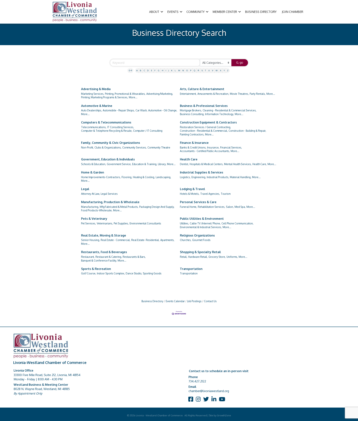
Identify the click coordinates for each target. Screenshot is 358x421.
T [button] (205, 70)
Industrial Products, (218, 177)
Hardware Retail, (198, 256)
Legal (85, 189)
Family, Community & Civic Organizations (110, 143)
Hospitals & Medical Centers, (206, 164)
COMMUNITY (195, 12)
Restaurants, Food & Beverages (104, 252)
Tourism (225, 193)
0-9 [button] (130, 70)
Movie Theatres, (239, 93)
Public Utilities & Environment (202, 218)
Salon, (230, 206)
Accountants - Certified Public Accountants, (205, 151)
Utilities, (184, 223)
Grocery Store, (217, 256)
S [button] (202, 70)
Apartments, (167, 240)
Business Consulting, (192, 114)
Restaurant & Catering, (108, 256)
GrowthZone (224, 415)
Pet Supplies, (121, 223)
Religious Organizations (197, 235)
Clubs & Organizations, (108, 147)
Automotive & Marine (96, 106)
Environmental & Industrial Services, (201, 227)
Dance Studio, (134, 273)
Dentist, (184, 164)
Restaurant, (88, 256)
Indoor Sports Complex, (111, 273)
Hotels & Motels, (189, 193)
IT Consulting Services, (120, 127)
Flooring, (127, 177)
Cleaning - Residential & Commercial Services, (229, 110)
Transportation (191, 269)
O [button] (187, 70)
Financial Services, (231, 147)
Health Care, (259, 164)
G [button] (158, 70)
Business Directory (152, 301)
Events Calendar (175, 301)
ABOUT (154, 12)
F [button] (155, 70)
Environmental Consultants (145, 223)
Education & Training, (144, 164)
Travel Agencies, (210, 193)
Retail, (183, 256)
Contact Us (210, 301)
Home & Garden (92, 172)
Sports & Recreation (96, 269)
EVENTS (172, 12)
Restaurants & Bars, (134, 256)
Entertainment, (188, 93)
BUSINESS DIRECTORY (261, 12)
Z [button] (227, 70)
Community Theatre (158, 147)
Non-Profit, (87, 147)
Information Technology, (219, 114)
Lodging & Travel (192, 189)
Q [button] (194, 70)
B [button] (140, 70)
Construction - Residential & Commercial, (204, 130)
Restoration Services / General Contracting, (205, 127)
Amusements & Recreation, (213, 93)
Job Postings (194, 301)
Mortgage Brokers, (191, 110)
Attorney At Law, (90, 193)
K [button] (171, 70)
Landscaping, (163, 177)
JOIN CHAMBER (292, 12)
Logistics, (185, 177)
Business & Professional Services (204, 106)
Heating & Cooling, (144, 177)
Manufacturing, (90, 206)
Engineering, (198, 177)
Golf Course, (88, 273)
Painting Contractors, (192, 134)
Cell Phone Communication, (237, 223)
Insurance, (213, 147)
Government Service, (119, 164)
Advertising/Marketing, (159, 93)
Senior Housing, (90, 240)
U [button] (209, 70)
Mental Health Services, (238, 164)
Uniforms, (232, 256)
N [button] (183, 70)
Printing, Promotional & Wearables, (125, 93)
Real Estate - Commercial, (115, 240)
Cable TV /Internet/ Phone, (205, 223)
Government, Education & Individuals (108, 159)
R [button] (198, 70)
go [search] (241, 62)
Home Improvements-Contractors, (101, 177)
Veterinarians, (105, 223)
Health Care (188, 159)
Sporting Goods (152, 273)
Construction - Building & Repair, (247, 130)
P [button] (190, 70)
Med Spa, (240, 206)
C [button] (144, 70)
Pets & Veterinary (94, 218)
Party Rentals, (258, 93)
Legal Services (109, 193)
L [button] (175, 70)
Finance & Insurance (194, 143)
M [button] (179, 70)
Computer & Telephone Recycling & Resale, (106, 130)
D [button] (148, 70)
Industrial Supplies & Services (201, 172)
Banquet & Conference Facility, (99, 260)
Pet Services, (88, 223)
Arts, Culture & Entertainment (202, 89)
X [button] (220, 70)
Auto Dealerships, (91, 110)
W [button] (217, 70)
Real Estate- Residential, (145, 240)
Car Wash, (141, 110)
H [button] (162, 70)
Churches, (185, 240)
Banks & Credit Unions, (193, 147)
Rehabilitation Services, (211, 206)
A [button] (137, 70)
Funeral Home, (188, 206)
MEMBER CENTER (225, 12)
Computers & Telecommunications (106, 122)
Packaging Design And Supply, (156, 206)
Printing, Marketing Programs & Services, (104, 97)
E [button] (151, 70)
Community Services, (134, 147)
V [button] (212, 70)
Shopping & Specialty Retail (200, 252)
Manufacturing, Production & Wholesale (110, 202)
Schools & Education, (93, 164)
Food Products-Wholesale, (96, 210)
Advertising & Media (96, 89)
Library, (162, 164)
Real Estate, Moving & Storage (103, 235)
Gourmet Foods (201, 240)
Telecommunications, (93, 127)
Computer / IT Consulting (147, 130)
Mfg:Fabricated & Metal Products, (119, 206)
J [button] (168, 70)
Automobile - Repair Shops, (119, 110)
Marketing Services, (92, 93)
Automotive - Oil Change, (162, 110)
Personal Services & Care (198, 202)
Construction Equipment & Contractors (208, 122)
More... (133, 97)
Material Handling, (240, 177)
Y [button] (224, 70)
